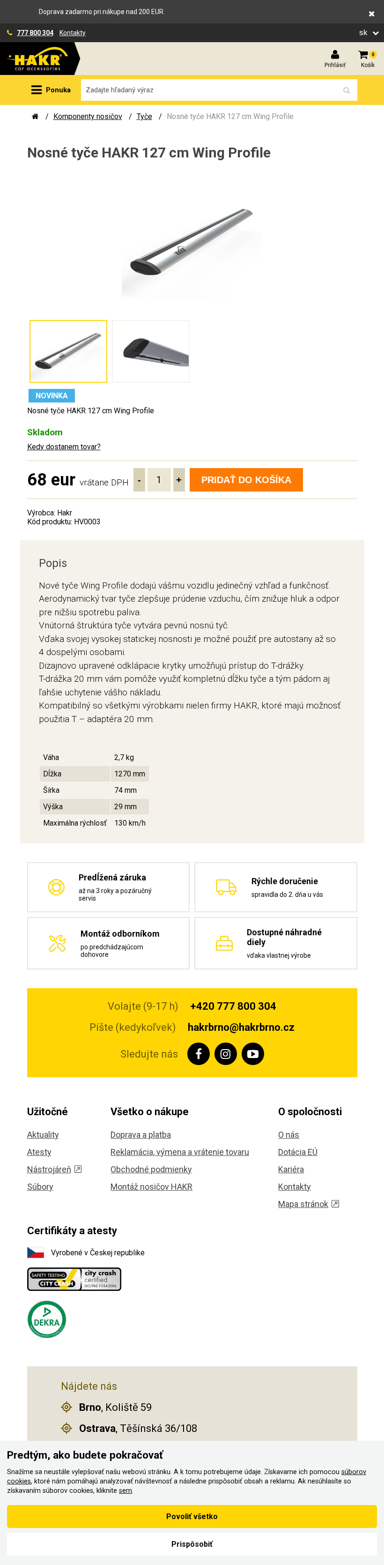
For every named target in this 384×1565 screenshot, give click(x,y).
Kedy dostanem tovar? (64, 446)
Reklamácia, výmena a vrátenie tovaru (180, 1152)
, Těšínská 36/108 (138, 1428)
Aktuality (43, 1135)
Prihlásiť (335, 65)
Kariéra (291, 1169)
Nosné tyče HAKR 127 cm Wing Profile (230, 116)
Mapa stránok (303, 1204)
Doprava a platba (141, 1135)
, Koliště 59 (115, 1407)
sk (364, 32)
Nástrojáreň (49, 1169)
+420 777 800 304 (233, 1006)
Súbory (40, 1187)
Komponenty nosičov (87, 116)
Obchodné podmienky (151, 1169)
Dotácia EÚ (298, 1152)
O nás (288, 1135)
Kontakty (72, 33)
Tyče (144, 116)
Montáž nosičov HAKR (151, 1187)
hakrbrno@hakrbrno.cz (241, 1027)
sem (125, 1491)
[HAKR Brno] (35, 116)
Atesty (39, 1152)
